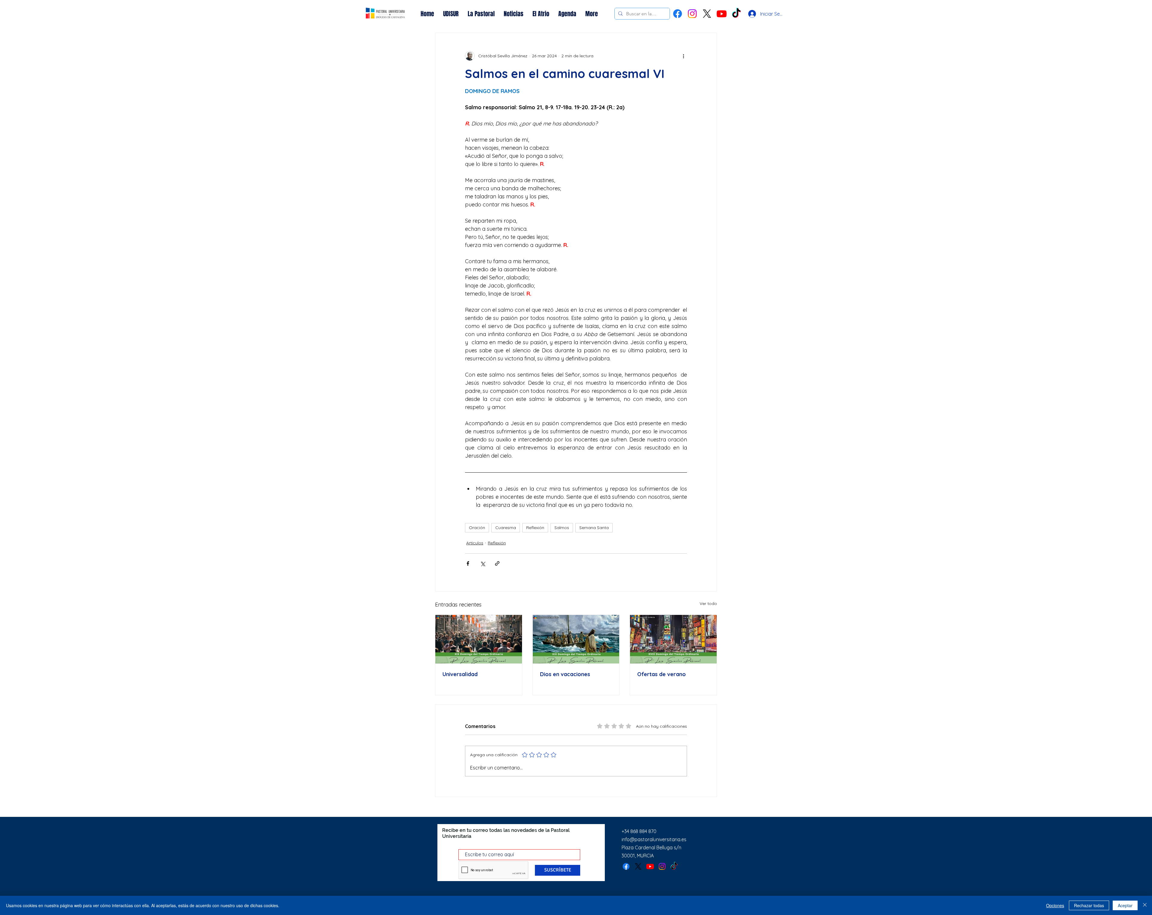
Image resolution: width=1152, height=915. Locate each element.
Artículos (474, 543)
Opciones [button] (1055, 905)
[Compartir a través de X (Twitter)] (482, 563)
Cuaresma (505, 527)
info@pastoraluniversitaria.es (654, 839)
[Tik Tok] (736, 14)
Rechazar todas (1089, 905)
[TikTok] (674, 866)
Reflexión (535, 527)
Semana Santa (594, 527)
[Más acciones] (683, 55)
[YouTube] (722, 14)
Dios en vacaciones (565, 674)
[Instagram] (692, 14)
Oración (477, 527)
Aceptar (1125, 905)
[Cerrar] (1144, 905)
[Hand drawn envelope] (385, 14)
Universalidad (460, 674)
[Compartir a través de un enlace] (497, 563)
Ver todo (708, 603)
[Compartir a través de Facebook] (468, 563)
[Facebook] (677, 14)
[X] (707, 14)
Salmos (561, 527)
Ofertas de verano (661, 674)
